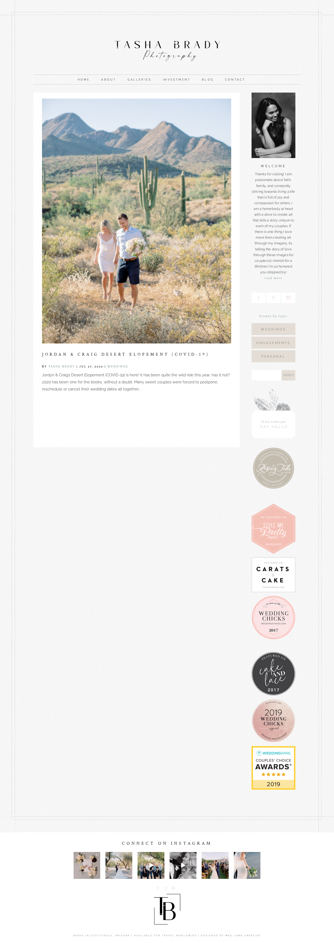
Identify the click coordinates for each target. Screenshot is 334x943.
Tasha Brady (62, 366)
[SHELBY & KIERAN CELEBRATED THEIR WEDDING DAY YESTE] (87, 865)
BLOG (208, 79)
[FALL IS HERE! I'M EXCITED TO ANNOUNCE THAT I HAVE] (151, 865)
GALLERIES (139, 79)
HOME (84, 79)
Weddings (118, 366)
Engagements (273, 343)
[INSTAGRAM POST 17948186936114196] (183, 865)
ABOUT (108, 79)
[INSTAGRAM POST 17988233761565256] (247, 865)
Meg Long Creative (243, 935)
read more (273, 278)
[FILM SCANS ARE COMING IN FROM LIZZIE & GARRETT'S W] (118, 865)
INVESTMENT (176, 79)
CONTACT (235, 79)
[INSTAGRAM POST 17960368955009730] (215, 865)
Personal (273, 356)
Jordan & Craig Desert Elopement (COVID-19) (125, 354)
